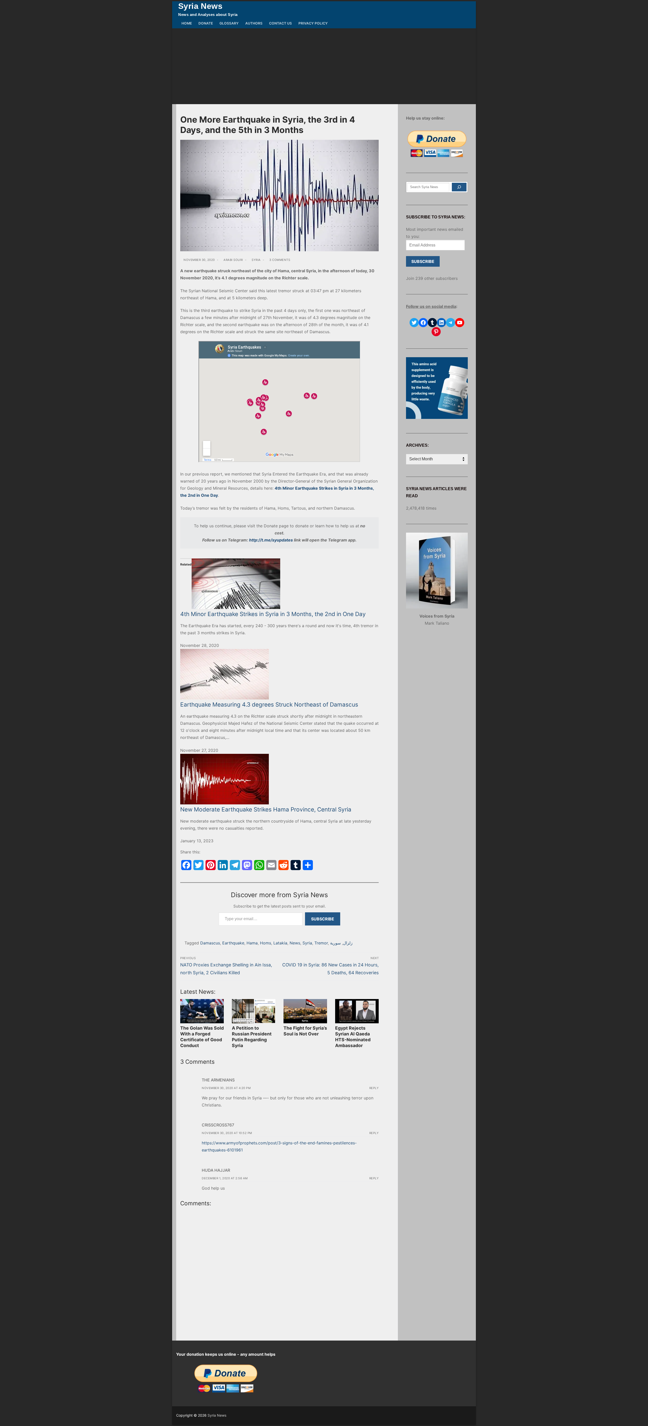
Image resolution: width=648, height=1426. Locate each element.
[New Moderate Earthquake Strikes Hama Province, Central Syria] (279, 779)
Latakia (280, 942)
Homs (265, 942)
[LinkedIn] (223, 865)
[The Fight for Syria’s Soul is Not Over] (305, 1011)
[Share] (308, 865)
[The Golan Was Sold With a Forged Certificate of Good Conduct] (202, 1011)
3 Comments (279, 260)
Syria (256, 260)
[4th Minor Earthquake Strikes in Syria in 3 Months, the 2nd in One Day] (279, 583)
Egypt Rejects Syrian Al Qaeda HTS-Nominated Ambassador (353, 1036)
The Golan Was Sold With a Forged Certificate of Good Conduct (202, 1036)
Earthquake (233, 942)
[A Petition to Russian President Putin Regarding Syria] (253, 1011)
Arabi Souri (233, 260)
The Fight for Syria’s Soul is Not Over (305, 1030)
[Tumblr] (296, 865)
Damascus (210, 942)
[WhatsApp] (259, 865)
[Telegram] (235, 865)
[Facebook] (186, 865)
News (295, 942)
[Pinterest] (211, 865)
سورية (335, 942)
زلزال (348, 942)
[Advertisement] (324, 66)
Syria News (200, 6)
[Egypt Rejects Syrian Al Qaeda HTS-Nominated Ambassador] (357, 1011)
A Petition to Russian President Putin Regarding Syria (252, 1036)
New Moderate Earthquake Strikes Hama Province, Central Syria (265, 809)
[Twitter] (198, 865)
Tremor (321, 942)
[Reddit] (283, 865)
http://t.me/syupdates (271, 539)
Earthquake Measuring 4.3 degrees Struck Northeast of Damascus (269, 704)
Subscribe (322, 918)
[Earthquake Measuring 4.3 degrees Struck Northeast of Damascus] (279, 674)
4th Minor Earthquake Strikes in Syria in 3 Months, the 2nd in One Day (273, 613)
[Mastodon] (247, 865)
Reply (374, 1088)
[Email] (271, 865)
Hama (252, 942)
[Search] (459, 187)
